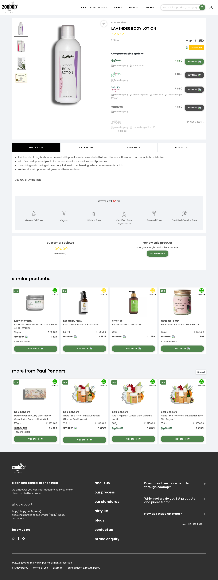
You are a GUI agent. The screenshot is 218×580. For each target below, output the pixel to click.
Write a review (157, 253)
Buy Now (192, 61)
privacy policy (20, 567)
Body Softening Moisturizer (126, 324)
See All (201, 372)
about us (102, 483)
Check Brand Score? (94, 7)
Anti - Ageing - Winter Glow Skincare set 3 (132, 417)
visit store (33, 348)
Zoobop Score (84, 147)
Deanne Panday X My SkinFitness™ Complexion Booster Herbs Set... (32, 417)
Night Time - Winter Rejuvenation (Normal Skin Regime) (81, 417)
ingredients (133, 147)
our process (105, 492)
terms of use (40, 567)
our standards (107, 501)
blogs (99, 520)
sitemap (58, 567)
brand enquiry (107, 539)
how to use (181, 147)
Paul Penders (118, 22)
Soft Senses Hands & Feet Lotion (81, 324)
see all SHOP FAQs (193, 524)
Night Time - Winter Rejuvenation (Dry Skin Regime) (182, 417)
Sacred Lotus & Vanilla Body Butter (180, 324)
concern (148, 7)
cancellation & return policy (84, 567)
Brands (133, 7)
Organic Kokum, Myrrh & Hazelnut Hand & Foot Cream (35, 326)
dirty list (101, 511)
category (118, 7)
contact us (104, 529)
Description (36, 147)
